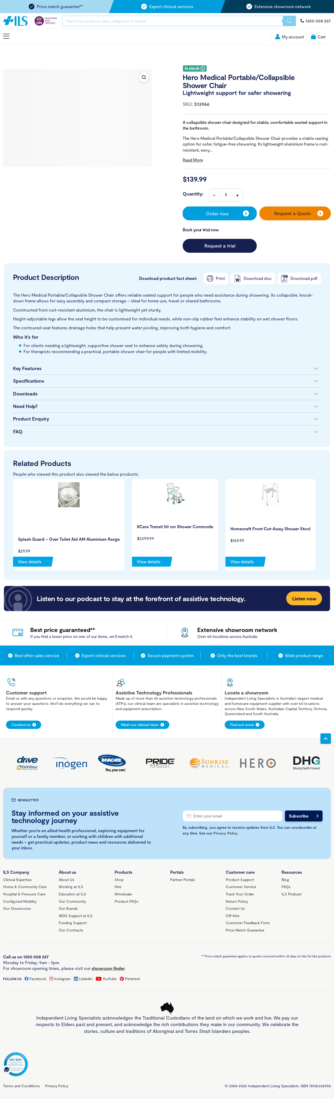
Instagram (62, 978)
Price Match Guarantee (245, 930)
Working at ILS (71, 886)
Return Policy (237, 901)
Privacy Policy (225, 833)
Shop (119, 879)
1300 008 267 (318, 20)
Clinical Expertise (17, 879)
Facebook (37, 978)
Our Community (72, 901)
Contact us (21, 724)
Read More (193, 159)
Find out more (242, 724)
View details (29, 561)
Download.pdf (304, 278)
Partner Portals (182, 879)
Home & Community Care (25, 886)
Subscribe (298, 815)
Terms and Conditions (21, 1086)
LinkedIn (86, 978)
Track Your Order (240, 894)
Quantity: (193, 194)
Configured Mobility (19, 901)
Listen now (304, 598)
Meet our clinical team (140, 724)
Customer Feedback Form (248, 922)
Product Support (240, 879)
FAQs (286, 886)
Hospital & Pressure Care (24, 894)
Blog (285, 879)
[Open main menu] (6, 36)
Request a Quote (292, 213)
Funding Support (73, 922)
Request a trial (219, 246)
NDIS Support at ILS (76, 915)
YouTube (110, 978)
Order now (217, 213)
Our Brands (68, 908)
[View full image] (144, 77)
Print (220, 278)
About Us (66, 879)
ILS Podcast (292, 894)
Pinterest (132, 978)
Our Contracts (71, 930)
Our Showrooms (17, 908)
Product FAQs (126, 901)
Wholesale (123, 894)
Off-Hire (233, 915)
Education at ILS (72, 894)
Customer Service (241, 886)
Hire (118, 886)
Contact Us (235, 908)
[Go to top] (325, 738)
